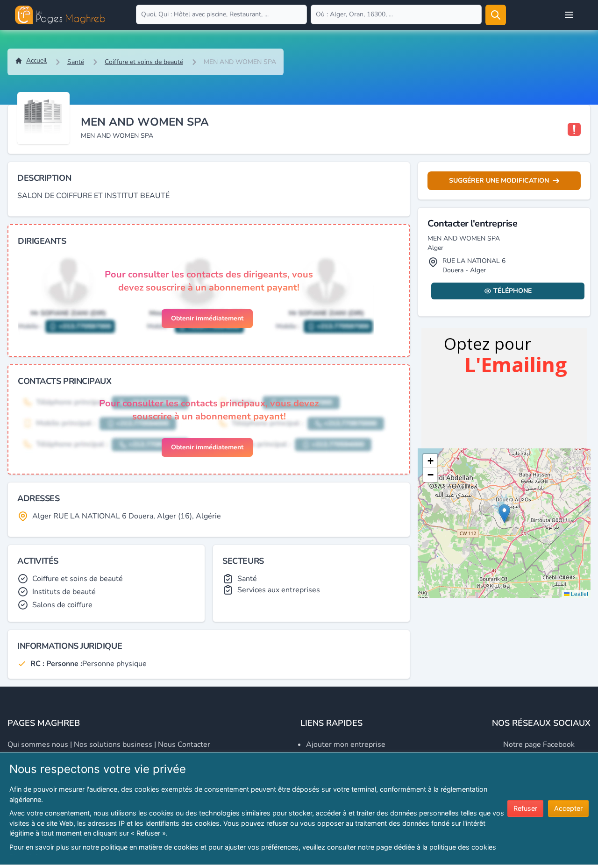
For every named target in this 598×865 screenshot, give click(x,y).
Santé (75, 61)
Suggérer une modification (499, 180)
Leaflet (579, 593)
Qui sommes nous (37, 744)
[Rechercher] (495, 15)
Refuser (525, 808)
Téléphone (512, 290)
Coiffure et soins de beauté (144, 61)
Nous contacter (184, 744)
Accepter (568, 808)
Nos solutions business (113, 744)
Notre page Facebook (539, 744)
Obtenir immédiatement (207, 318)
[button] (504, 513)
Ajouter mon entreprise (345, 744)
